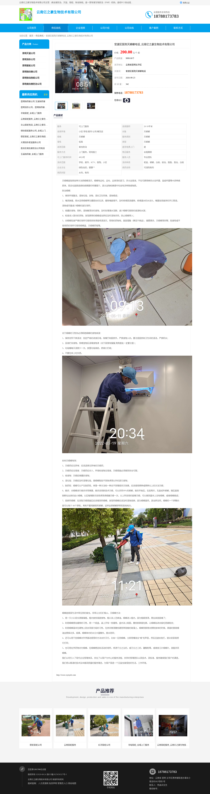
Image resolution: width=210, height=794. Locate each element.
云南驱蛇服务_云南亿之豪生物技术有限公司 (34, 119)
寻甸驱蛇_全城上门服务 (31, 113)
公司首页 (31, 28)
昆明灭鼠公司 (28, 53)
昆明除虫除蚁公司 (30, 78)
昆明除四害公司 (29, 72)
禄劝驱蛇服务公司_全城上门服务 (34, 131)
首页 (31, 36)
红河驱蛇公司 (70, 745)
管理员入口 (63, 783)
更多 (46, 95)
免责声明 (53, 783)
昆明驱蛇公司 (28, 65)
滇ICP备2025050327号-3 (57, 774)
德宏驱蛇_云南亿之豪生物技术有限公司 (34, 136)
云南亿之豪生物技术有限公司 (40, 779)
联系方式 (178, 28)
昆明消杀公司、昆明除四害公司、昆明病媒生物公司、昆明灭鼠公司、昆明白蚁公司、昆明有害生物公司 (34, 107)
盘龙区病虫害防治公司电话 (33, 148)
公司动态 (129, 28)
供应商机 (56, 28)
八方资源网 (43, 783)
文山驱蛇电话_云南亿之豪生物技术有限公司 (34, 125)
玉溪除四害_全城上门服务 (32, 154)
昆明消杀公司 (28, 59)
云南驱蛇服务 (36, 745)
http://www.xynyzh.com (66, 675)
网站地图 (72, 783)
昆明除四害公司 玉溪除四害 (33, 101)
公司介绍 (104, 28)
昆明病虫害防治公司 (32, 84)
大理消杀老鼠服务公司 (31, 142)
